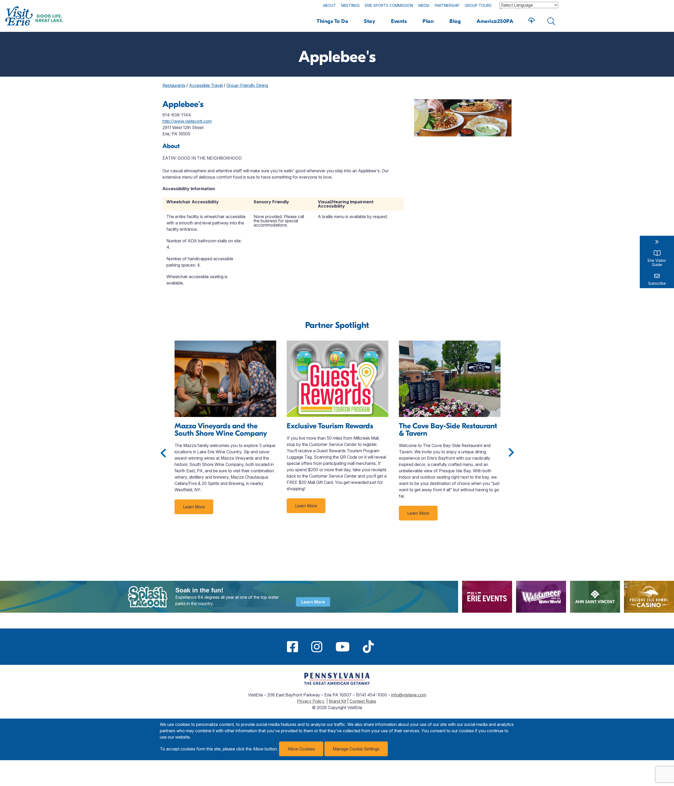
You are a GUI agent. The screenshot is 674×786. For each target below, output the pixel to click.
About (329, 5)
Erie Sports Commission (389, 5)
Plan (428, 21)
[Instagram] (317, 646)
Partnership (447, 5)
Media (423, 5)
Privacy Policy (311, 701)
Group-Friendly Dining (247, 85)
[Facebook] (292, 646)
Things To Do (332, 21)
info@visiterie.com (408, 694)
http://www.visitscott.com (187, 121)
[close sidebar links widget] (657, 242)
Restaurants (173, 85)
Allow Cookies (301, 748)
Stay (369, 21)
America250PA (495, 21)
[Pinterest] (387, 646)
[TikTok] (368, 646)
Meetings (350, 5)
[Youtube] (342, 646)
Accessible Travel (206, 85)
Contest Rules (363, 701)
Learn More (194, 506)
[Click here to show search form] (551, 21)
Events (399, 21)
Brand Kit (337, 701)
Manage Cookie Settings (356, 748)
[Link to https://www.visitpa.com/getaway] (337, 683)
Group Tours (478, 5)
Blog (455, 21)
